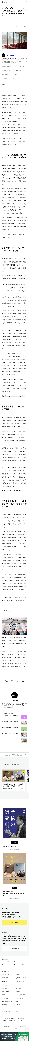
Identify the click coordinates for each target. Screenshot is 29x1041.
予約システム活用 (20, 981)
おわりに (4, 84)
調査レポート (6, 981)
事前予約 (18, 991)
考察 (8, 961)
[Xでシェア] (17, 681)
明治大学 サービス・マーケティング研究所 (11, 70)
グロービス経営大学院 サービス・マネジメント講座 (13, 66)
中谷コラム (18, 1001)
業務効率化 (5, 985)
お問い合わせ (23, 1026)
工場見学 (18, 1004)
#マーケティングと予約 (21, 26)
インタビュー (6, 991)
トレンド (13, 964)
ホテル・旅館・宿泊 (20, 994)
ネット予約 (18, 985)
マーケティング (6, 1008)
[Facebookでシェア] (12, 681)
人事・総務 (5, 998)
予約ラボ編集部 (10, 55)
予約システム (6, 974)
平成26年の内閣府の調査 (8, 95)
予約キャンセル (19, 998)
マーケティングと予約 (8, 1001)
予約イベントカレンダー (21, 978)
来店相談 (5, 1004)
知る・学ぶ (5, 964)
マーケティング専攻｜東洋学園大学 (11, 490)
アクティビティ (6, 1011)
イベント (18, 1008)
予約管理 (5, 988)
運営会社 (14, 1026)
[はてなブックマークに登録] (23, 681)
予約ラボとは (6, 1026)
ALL (3, 961)
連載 (23, 964)
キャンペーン (6, 977)
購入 (17, 1011)
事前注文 (18, 974)
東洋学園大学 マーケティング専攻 (9, 74)
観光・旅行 (18, 988)
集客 (4, 994)
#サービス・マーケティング (7, 26)
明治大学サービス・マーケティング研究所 (13, 396)
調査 (14, 961)
